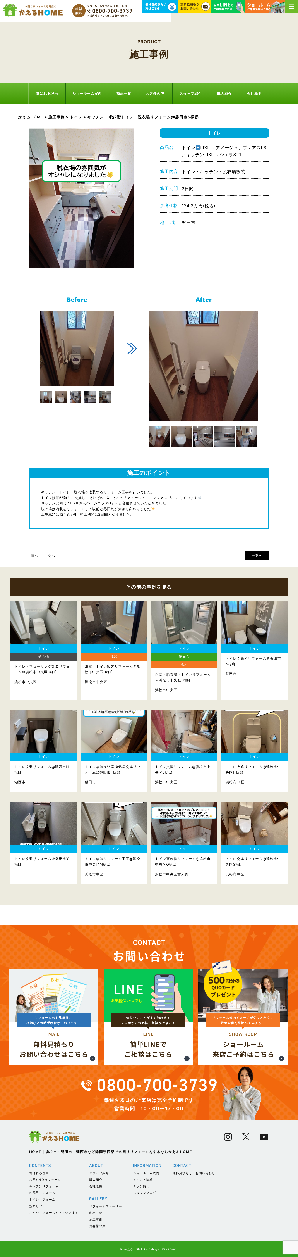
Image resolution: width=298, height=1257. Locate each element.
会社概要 (254, 93)
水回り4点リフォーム (45, 1179)
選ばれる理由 (47, 93)
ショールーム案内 (87, 93)
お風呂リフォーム (42, 1193)
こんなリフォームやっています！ (53, 1212)
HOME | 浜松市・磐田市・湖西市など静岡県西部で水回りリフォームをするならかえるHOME (110, 1152)
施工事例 (95, 1219)
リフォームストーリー (105, 1206)
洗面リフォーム (40, 1206)
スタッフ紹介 (191, 93)
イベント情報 (143, 1179)
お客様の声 (155, 93)
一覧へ (257, 555)
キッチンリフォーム (44, 1186)
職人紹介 (224, 93)
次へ (51, 555)
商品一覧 (123, 93)
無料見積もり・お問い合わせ (194, 1173)
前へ (34, 555)
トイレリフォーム (42, 1199)
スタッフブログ (144, 1193)
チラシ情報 (141, 1186)
